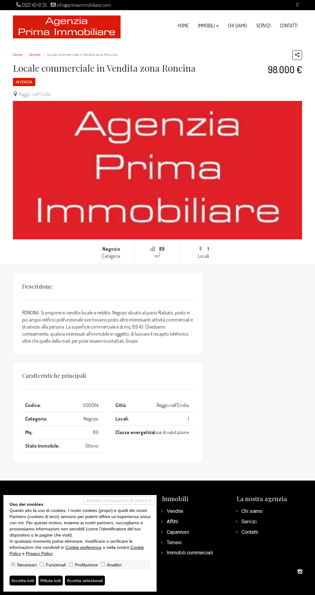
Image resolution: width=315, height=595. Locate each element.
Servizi (263, 25)
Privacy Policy (39, 553)
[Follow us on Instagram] (300, 572)
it (297, 5)
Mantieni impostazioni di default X (119, 500)
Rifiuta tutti (50, 580)
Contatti (288, 25)
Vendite (34, 54)
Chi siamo (237, 25)
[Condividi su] (297, 55)
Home (183, 25)
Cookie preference (84, 547)
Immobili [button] (207, 25)
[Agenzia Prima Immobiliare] (67, 26)
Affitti (172, 522)
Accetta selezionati (85, 580)
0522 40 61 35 (34, 5)
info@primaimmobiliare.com (84, 5)
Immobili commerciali (190, 553)
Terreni (174, 542)
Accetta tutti (22, 580)
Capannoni (178, 532)
